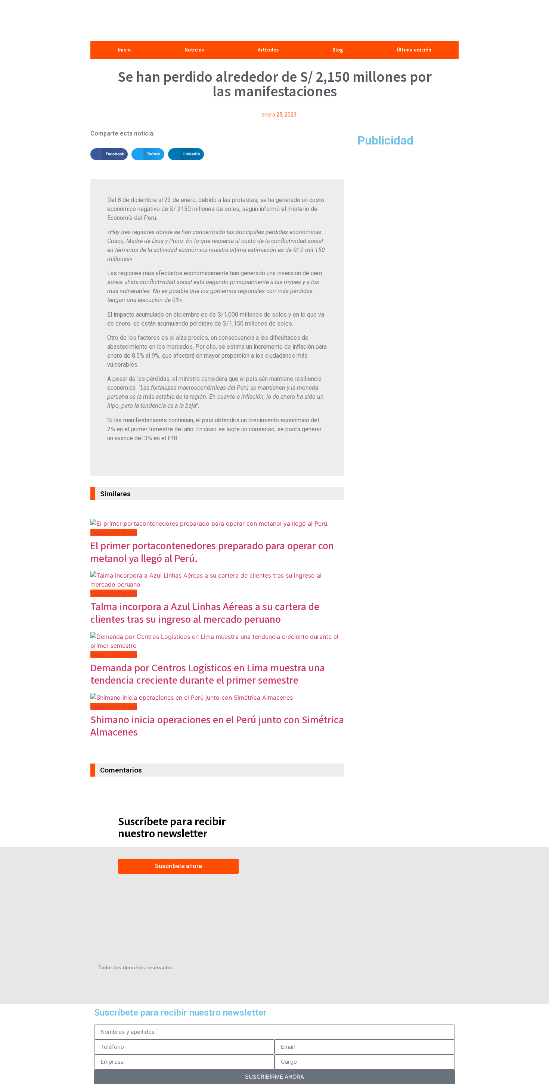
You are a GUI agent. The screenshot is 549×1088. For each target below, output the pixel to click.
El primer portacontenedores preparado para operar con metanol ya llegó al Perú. (212, 552)
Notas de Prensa (113, 532)
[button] (109, 154)
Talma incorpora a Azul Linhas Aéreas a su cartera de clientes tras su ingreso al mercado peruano (204, 613)
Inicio (124, 50)
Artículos (268, 50)
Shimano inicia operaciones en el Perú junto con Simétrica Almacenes (217, 726)
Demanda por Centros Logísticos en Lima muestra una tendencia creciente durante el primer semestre (207, 674)
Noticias (194, 50)
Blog (337, 50)
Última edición (414, 50)
